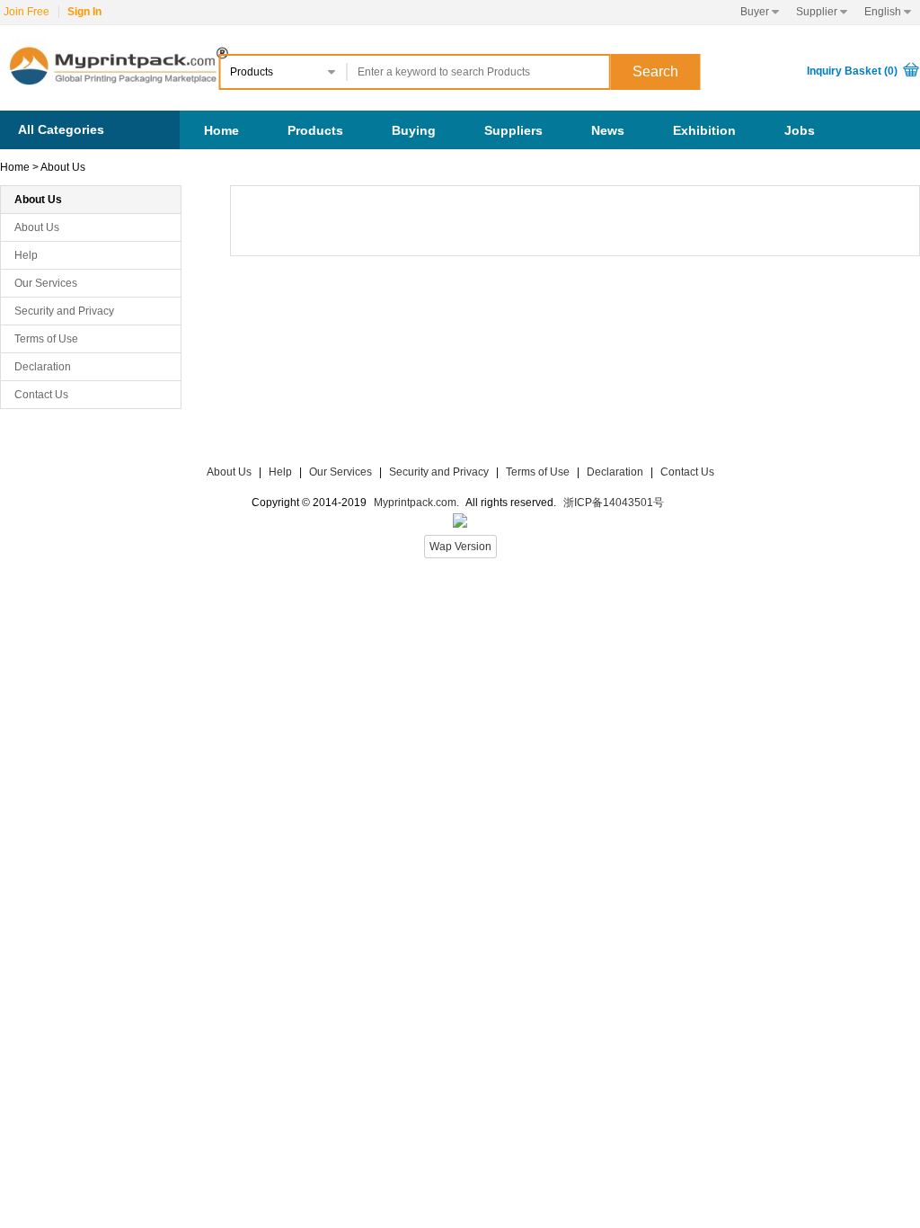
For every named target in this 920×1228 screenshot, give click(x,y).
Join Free (26, 11)
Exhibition (704, 130)
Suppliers (513, 130)
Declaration (42, 366)
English (887, 11)
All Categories (61, 129)
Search (655, 71)
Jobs (799, 130)
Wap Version (460, 546)
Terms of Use (46, 339)
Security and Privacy (64, 311)
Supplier (821, 11)
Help (26, 255)
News (607, 130)
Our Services (45, 283)
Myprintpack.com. (415, 502)
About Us (62, 167)
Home (221, 130)
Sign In (84, 11)
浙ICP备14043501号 (613, 502)
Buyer (759, 11)
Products (315, 130)
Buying (414, 130)
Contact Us (41, 394)
